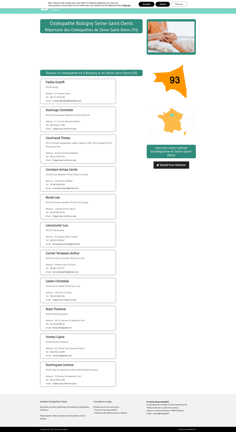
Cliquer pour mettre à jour (64, 128)
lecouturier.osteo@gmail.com (66, 244)
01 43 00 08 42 (57, 324)
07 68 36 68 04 (57, 184)
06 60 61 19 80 (57, 351)
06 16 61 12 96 (57, 125)
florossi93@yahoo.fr (62, 327)
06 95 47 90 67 (57, 240)
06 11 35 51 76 (57, 156)
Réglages (127, 5)
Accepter (146, 4)
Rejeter (163, 4)
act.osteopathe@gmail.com (66, 271)
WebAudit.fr (191, 429)
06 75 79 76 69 (57, 97)
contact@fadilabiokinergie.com (67, 100)
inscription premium (173, 165)
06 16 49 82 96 (57, 296)
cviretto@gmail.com (62, 355)
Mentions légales (61, 429)
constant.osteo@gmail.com (66, 188)
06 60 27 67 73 (57, 268)
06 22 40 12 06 (57, 379)
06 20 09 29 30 (57, 212)
